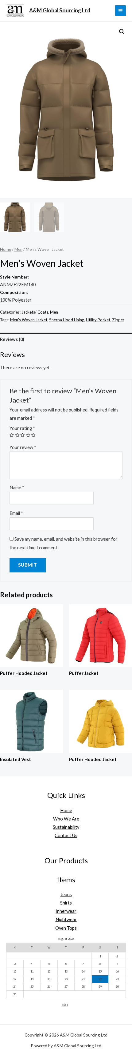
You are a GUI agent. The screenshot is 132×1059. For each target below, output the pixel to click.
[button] (121, 31)
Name (17, 487)
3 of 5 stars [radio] (22, 435)
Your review (23, 447)
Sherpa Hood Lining (66, 319)
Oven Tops (66, 928)
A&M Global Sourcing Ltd (59, 10)
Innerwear (66, 911)
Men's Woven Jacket (28, 319)
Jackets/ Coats (34, 312)
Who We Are (66, 818)
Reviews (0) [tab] (12, 339)
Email (16, 513)
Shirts (66, 902)
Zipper (118, 319)
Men (18, 249)
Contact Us (66, 835)
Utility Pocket (98, 319)
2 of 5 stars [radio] (17, 435)
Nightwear (66, 919)
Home (5, 249)
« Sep (64, 1004)
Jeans (66, 894)
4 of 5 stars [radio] (28, 435)
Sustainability (66, 827)
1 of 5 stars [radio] (12, 435)
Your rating (22, 428)
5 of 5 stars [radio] (33, 435)
